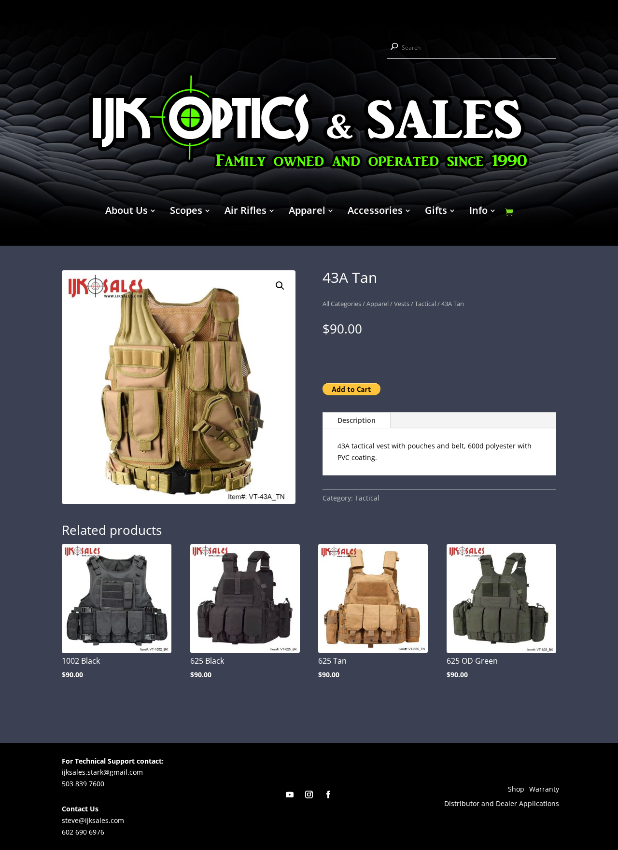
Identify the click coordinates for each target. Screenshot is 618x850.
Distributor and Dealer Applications (501, 804)
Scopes (186, 212)
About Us (126, 212)
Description (356, 420)
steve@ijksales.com (93, 820)
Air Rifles (246, 212)
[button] (280, 285)
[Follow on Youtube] (289, 794)
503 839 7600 (83, 783)
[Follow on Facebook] (328, 794)
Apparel (307, 212)
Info (478, 212)
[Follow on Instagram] (309, 794)
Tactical (425, 303)
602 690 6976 (83, 831)
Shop (516, 790)
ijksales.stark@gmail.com (102, 772)
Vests (401, 303)
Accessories (375, 212)
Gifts (436, 212)
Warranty (544, 790)
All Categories (342, 303)
